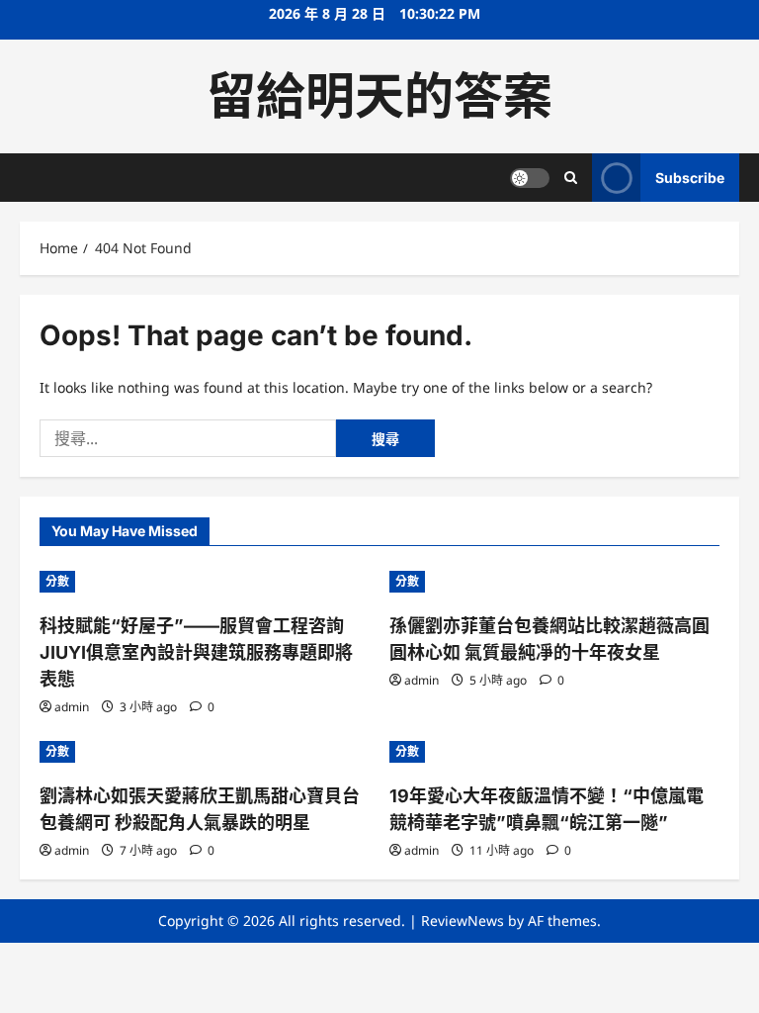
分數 (57, 581)
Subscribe (689, 177)
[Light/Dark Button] (529, 178)
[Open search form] (570, 177)
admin (71, 706)
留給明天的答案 (379, 96)
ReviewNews (462, 920)
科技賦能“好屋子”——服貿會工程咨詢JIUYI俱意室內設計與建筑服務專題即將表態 (196, 652)
